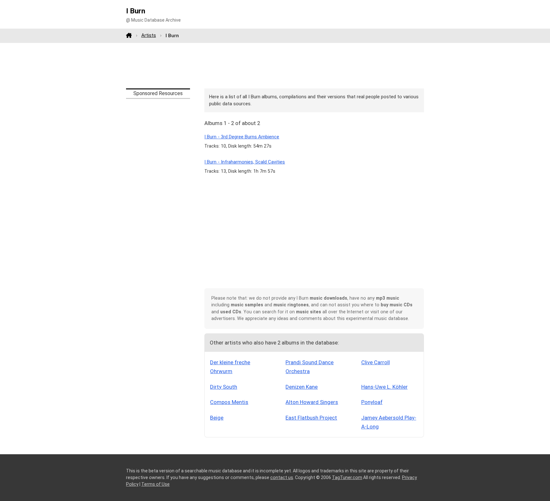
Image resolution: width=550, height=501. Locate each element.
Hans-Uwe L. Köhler (384, 387)
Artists (148, 35)
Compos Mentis (229, 402)
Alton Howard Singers (312, 402)
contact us (281, 477)
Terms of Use (155, 484)
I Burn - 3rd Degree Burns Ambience (241, 137)
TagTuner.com (347, 477)
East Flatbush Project (311, 417)
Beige (216, 417)
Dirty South (223, 387)
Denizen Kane (302, 387)
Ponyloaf (372, 402)
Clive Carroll (375, 362)
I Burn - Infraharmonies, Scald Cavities (244, 162)
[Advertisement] (275, 65)
